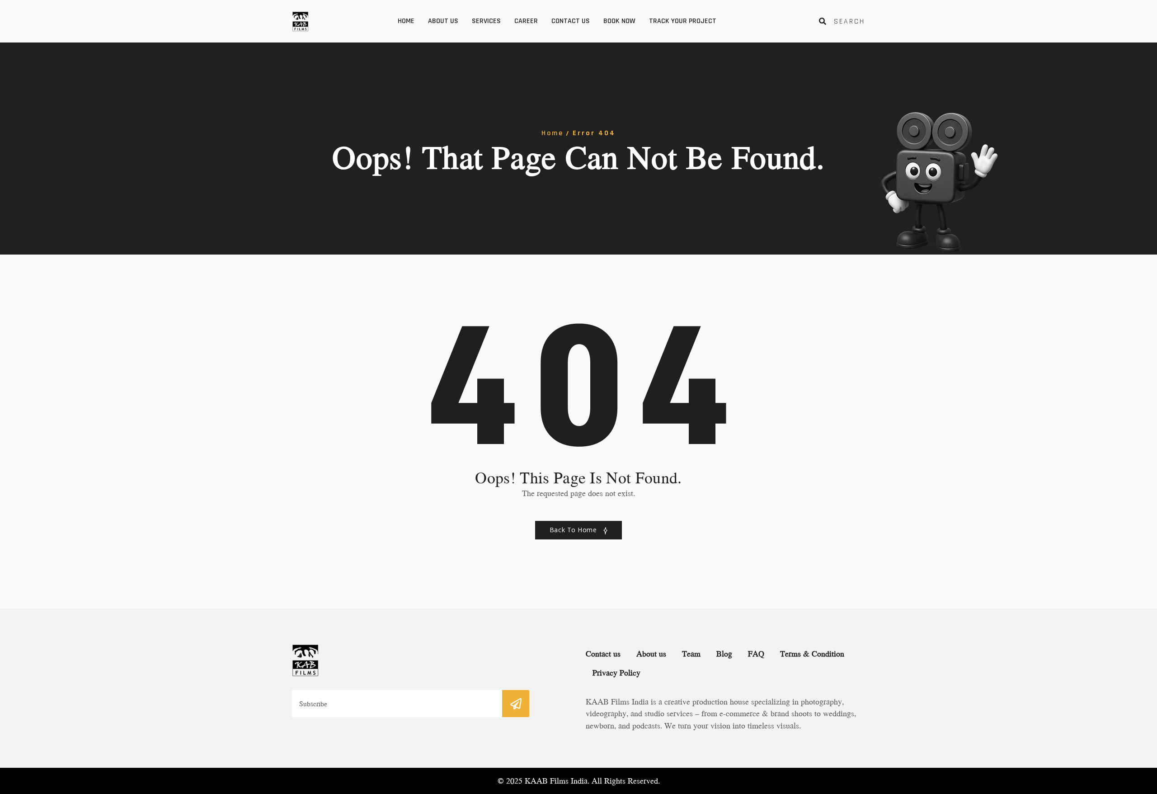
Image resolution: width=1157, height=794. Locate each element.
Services (486, 21)
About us (443, 21)
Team (691, 653)
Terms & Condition (812, 653)
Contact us (570, 21)
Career (526, 21)
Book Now (619, 21)
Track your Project (682, 21)
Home (406, 21)
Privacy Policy (616, 672)
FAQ (756, 653)
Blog (724, 653)
